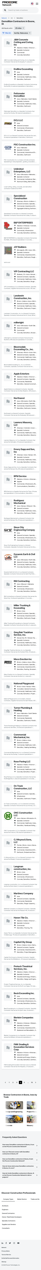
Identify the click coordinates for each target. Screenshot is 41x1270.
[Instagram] (14, 1243)
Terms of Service (6, 1254)
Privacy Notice (6, 1251)
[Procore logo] (9, 2)
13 (32, 1082)
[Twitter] (10, 1243)
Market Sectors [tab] (22, 1199)
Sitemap (4, 1261)
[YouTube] (18, 1243)
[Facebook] (6, 1243)
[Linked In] (2, 1243)
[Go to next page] (35, 1082)
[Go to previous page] (5, 1082)
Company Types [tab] (8, 1199)
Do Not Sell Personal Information (10, 1258)
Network (6, 5)
